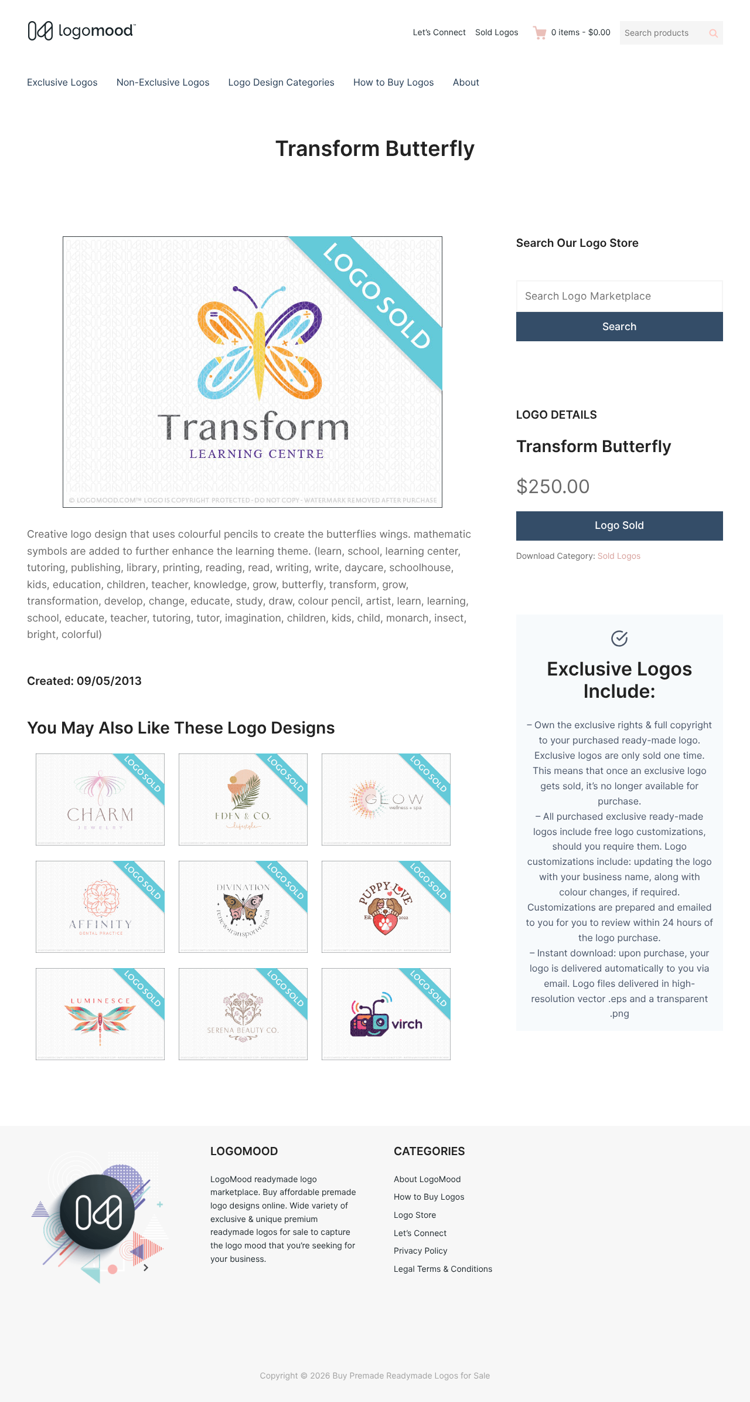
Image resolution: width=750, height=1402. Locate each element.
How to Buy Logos (393, 82)
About (466, 82)
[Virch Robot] (386, 1067)
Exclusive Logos (62, 82)
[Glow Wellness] (386, 853)
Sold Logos (497, 33)
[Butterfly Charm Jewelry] (100, 853)
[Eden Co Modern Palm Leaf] (243, 853)
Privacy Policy (421, 1251)
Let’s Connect (439, 33)
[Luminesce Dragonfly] (100, 1067)
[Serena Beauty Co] (243, 1067)
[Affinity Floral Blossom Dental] (100, 960)
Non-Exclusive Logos (163, 82)
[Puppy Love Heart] (386, 960)
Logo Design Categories (282, 82)
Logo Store (415, 1215)
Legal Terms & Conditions (443, 1269)
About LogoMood (427, 1179)
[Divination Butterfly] (243, 960)
